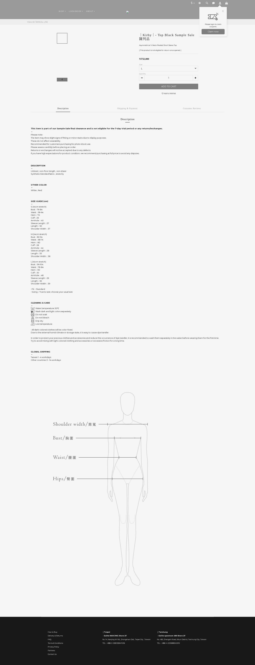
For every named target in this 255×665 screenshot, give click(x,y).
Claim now (213, 31)
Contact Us (52, 654)
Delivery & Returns (55, 636)
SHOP (61, 11)
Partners (51, 650)
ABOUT (89, 11)
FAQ (49, 639)
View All (31, 22)
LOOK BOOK (75, 11)
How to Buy (52, 632)
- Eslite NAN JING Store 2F (114, 636)
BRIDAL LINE (42, 22)
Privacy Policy (53, 647)
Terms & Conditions (55, 643)
